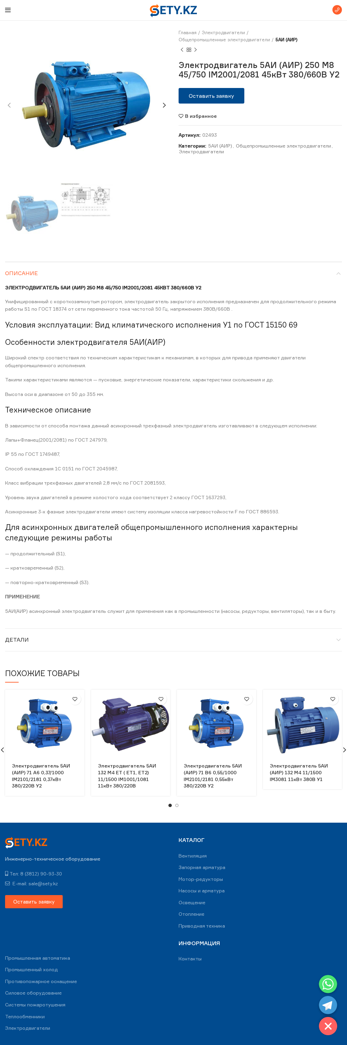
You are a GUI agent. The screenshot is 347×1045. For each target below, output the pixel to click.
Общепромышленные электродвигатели (224, 39)
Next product (195, 50)
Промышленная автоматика (37, 958)
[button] (211, 96)
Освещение (192, 902)
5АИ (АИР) (286, 39)
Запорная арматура (202, 867)
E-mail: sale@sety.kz (34, 883)
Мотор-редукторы (201, 879)
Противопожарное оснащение (41, 981)
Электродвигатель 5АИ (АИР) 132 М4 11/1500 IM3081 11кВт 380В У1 (299, 772)
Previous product (182, 50)
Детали (17, 639)
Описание (21, 273)
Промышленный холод (31, 969)
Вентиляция (193, 856)
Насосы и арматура (202, 890)
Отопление (191, 914)
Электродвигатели (223, 32)
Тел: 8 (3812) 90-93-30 (35, 873)
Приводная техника (202, 926)
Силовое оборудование (33, 993)
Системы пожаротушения (35, 1004)
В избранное (201, 116)
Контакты (190, 958)
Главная (188, 32)
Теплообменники (25, 1016)
